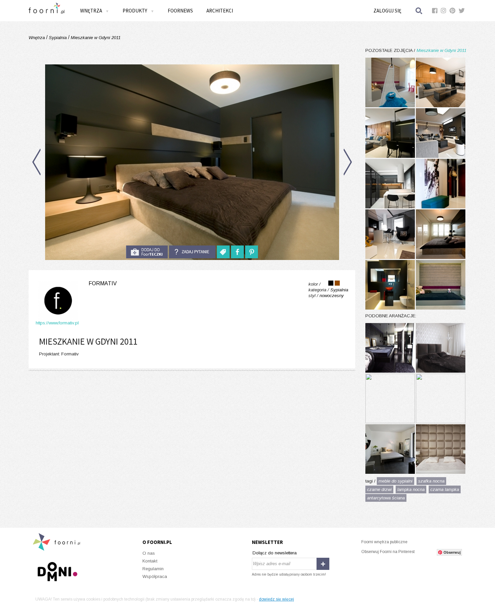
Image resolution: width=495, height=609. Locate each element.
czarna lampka (444, 489)
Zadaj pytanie (192, 251)
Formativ (103, 283)
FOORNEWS (180, 10)
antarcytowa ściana (386, 497)
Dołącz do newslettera (275, 552)
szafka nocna (431, 481)
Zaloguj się (387, 10)
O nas (148, 553)
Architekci (219, 10)
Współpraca (154, 576)
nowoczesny (332, 295)
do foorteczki (147, 251)
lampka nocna (411, 489)
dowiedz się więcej (276, 599)
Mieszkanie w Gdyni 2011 (95, 37)
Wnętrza (37, 37)
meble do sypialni (395, 481)
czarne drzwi (379, 489)
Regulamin (153, 568)
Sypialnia (57, 37)
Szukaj (419, 10)
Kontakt (149, 560)
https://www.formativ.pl (57, 322)
